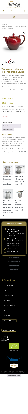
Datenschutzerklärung (9, 305)
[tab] (14, 223)
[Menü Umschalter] (14, 17)
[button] (3, 11)
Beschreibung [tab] (7, 122)
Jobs (5, 310)
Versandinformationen (21, 372)
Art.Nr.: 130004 (21, 89)
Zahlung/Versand (8, 295)
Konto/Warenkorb (8, 285)
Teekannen (11, 26)
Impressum (7, 300)
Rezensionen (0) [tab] (8, 129)
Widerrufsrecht (8, 315)
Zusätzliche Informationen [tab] (11, 126)
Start (3, 24)
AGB (5, 290)
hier (24, 111)
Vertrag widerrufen (14, 375)
